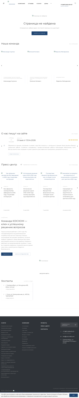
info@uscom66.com (68, 336)
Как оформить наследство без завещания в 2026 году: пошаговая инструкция (9, 192)
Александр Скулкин (10, 81)
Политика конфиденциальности (69, 390)
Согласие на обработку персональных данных (65, 388)
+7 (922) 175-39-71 (10, 298)
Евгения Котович (35, 81)
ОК (74, 395)
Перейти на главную (39, 33)
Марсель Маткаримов (63, 81)
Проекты (44, 323)
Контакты (44, 329)
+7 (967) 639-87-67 (66, 4)
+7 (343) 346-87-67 (10, 289)
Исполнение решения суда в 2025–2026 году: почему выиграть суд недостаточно (29, 192)
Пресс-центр (45, 326)
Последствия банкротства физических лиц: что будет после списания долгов (48, 192)
